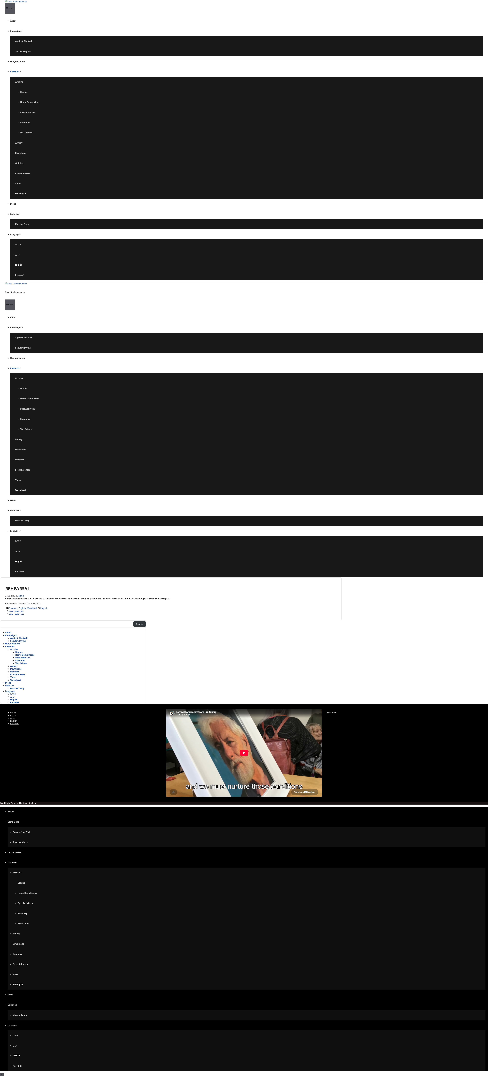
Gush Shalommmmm (15, 292)
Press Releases (22, 173)
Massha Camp (22, 224)
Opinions (19, 163)
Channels (14, 71)
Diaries (23, 92)
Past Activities (27, 112)
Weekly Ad (20, 193)
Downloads (20, 153)
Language (15, 234)
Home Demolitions (29, 102)
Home (13, 712)
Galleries (14, 214)
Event (13, 203)
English (18, 264)
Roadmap (25, 122)
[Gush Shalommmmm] (16, 1)
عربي (17, 254)
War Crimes (26, 132)
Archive (19, 81)
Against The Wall (24, 41)
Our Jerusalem (17, 61)
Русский (19, 275)
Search (139, 624)
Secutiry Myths (23, 51)
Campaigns (15, 31)
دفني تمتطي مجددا (16, 611)
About (13, 20)
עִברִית (18, 244)
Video (18, 183)
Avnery (18, 142)
